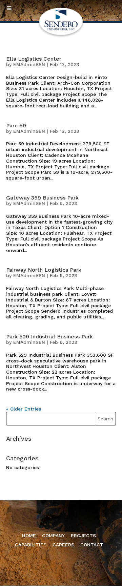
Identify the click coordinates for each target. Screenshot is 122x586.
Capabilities (30, 544)
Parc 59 (16, 125)
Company (53, 535)
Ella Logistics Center (33, 59)
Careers (63, 544)
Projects (83, 535)
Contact (91, 544)
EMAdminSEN (29, 64)
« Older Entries (23, 409)
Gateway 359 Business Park (42, 197)
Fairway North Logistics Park (43, 270)
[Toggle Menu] (9, 8)
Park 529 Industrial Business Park (49, 336)
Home (29, 535)
